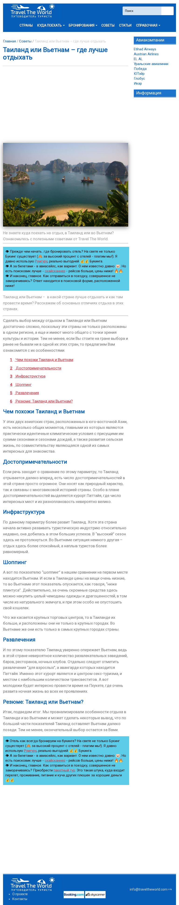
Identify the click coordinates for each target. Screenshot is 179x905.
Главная (9, 41)
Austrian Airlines (146, 54)
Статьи (125, 25)
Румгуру (41, 261)
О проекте (20, 894)
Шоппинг (21, 384)
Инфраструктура (27, 376)
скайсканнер (55, 271)
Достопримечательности (35, 368)
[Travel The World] (32, 10)
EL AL (138, 59)
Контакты (19, 899)
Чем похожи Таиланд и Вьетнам (41, 359)
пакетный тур (64, 770)
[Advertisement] (65, 104)
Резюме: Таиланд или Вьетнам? (41, 401)
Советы (107, 25)
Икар (138, 83)
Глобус (139, 78)
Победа (140, 69)
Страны (26, 25)
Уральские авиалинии (151, 64)
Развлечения (24, 392)
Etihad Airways (145, 49)
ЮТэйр (139, 74)
